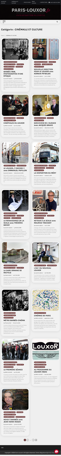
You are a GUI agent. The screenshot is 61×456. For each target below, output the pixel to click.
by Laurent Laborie (8, 78)
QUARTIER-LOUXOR (3, 2)
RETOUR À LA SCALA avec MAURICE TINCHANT (45, 222)
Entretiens (37, 64)
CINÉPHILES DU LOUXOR (14, 123)
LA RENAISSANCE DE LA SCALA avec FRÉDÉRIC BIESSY (14, 223)
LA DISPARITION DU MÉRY (45, 173)
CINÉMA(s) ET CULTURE (15, 2)
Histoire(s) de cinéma (9, 120)
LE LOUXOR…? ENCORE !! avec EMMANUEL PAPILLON (15, 169)
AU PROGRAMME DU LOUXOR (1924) (42, 371)
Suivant (36, 440)
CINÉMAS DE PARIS (42, 316)
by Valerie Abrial (7, 275)
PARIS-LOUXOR (34, 2)
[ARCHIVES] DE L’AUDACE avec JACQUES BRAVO (45, 124)
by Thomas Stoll (7, 323)
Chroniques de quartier (10, 62)
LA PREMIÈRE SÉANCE (13, 370)
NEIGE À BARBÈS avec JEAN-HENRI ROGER (13, 421)
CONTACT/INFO (43, 2)
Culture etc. (20, 64)
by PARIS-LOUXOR (8, 125)
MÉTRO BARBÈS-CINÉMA (14, 320)
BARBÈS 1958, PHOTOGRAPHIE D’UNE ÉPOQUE (13, 74)
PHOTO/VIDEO (27, 2)
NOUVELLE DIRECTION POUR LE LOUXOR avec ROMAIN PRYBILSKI (43, 71)
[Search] (57, 21)
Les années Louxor (9, 66)
